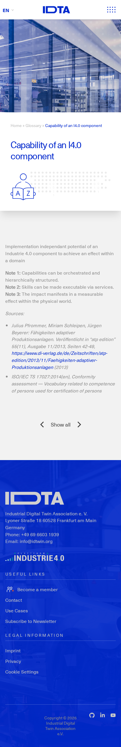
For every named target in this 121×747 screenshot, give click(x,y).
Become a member (37, 589)
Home (16, 125)
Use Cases (16, 610)
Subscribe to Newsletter (30, 621)
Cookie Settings (21, 671)
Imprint (13, 650)
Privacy (13, 661)
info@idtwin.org (36, 541)
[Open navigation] (111, 10)
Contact (13, 599)
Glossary (33, 125)
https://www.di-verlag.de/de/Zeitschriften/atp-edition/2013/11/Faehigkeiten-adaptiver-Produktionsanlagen (59, 360)
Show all (60, 424)
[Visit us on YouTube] (113, 715)
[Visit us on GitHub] (92, 715)
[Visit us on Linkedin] (102, 715)
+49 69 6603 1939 (40, 534)
